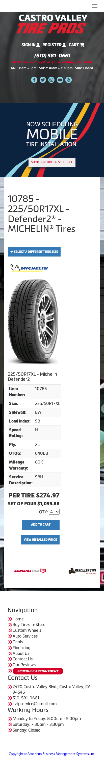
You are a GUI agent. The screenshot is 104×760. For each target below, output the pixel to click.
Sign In (28, 45)
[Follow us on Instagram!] (51, 79)
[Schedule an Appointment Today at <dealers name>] (38, 671)
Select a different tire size (35, 252)
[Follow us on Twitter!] (43, 79)
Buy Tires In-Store (29, 624)
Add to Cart (40, 524)
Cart (74, 45)
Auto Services (25, 636)
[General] (17, 570)
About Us (21, 653)
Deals (18, 642)
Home (18, 619)
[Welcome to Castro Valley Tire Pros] (52, 23)
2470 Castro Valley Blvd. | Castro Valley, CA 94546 (52, 62)
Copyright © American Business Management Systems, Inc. (52, 754)
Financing (21, 647)
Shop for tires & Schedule (52, 162)
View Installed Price (40, 539)
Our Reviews (24, 664)
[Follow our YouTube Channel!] (60, 79)
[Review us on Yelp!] (68, 79)
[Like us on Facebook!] (34, 79)
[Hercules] (70, 570)
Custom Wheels (27, 630)
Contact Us (23, 659)
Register (52, 45)
